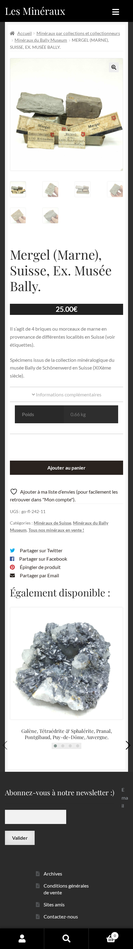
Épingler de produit (40, 567)
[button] (114, 67)
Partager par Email (39, 575)
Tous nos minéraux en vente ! (56, 530)
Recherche (66, 938)
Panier (102, 933)
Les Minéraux (35, 10)
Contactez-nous (61, 916)
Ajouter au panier (66, 467)
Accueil (24, 33)
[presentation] (6, 745)
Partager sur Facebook (43, 559)
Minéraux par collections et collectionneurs (78, 33)
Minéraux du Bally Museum (41, 40)
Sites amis (54, 904)
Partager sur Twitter (41, 550)
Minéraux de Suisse (52, 522)
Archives (53, 873)
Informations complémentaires (68, 394)
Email (125, 798)
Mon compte (22, 938)
